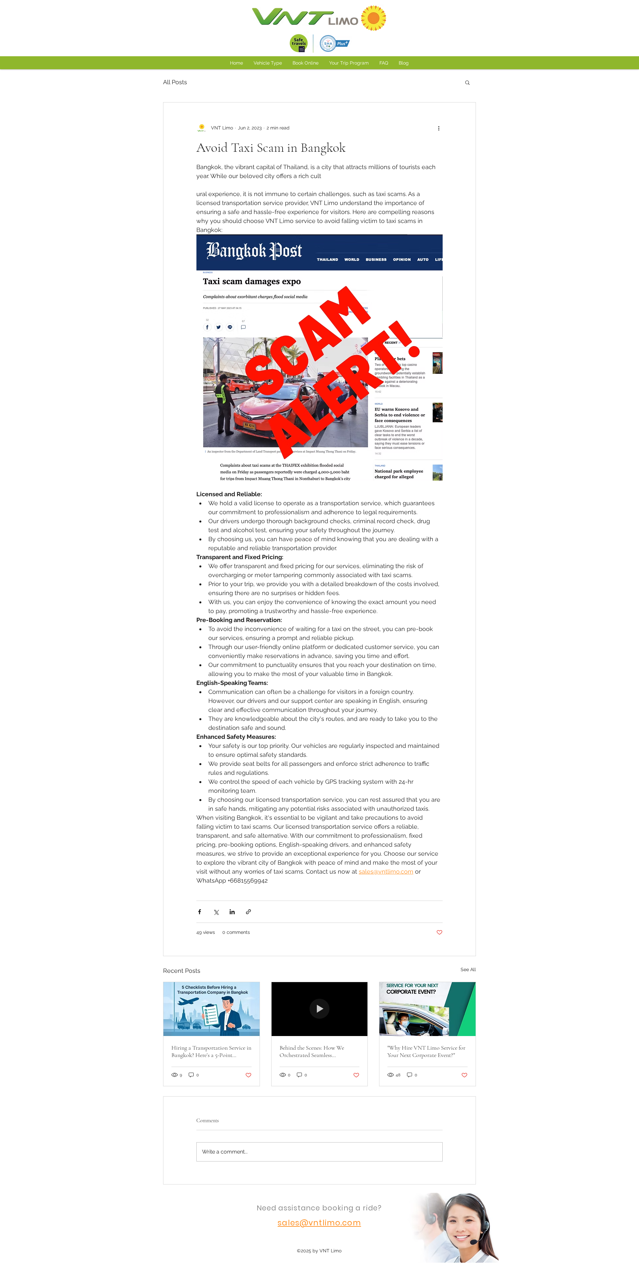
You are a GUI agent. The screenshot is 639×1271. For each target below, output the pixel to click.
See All (468, 969)
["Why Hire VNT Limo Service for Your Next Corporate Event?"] (427, 1009)
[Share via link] (248, 912)
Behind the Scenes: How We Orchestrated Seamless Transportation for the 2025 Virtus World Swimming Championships (319, 1051)
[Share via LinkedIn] (232, 912)
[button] (467, 82)
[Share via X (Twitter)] (216, 912)
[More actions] (439, 128)
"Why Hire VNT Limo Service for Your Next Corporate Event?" (426, 1051)
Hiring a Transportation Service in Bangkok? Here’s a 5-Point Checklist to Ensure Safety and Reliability (211, 1051)
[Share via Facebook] (199, 912)
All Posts (175, 82)
